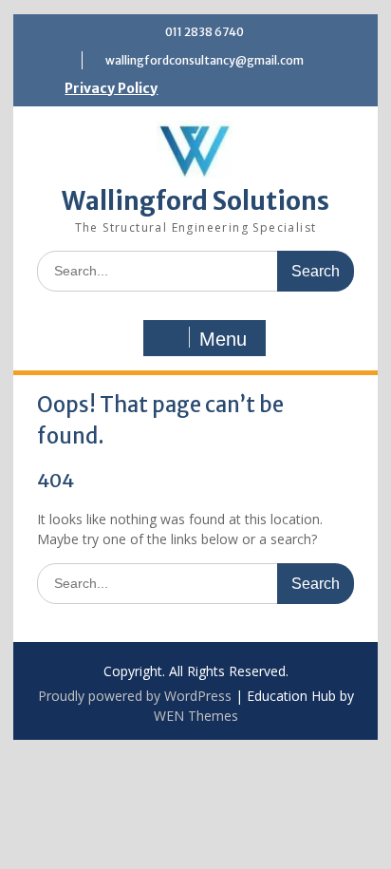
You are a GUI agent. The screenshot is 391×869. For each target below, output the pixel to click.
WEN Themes (196, 716)
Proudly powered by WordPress (135, 696)
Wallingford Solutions (195, 201)
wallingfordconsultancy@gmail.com (204, 60)
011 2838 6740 (204, 32)
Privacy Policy (111, 88)
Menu (223, 339)
